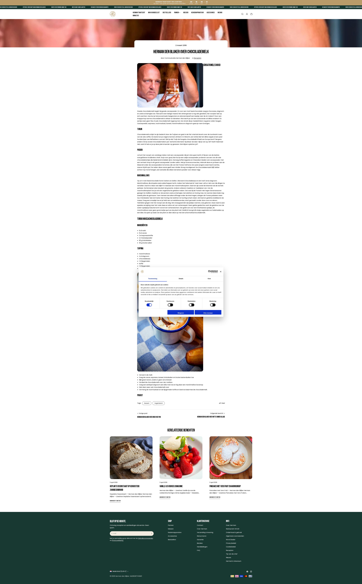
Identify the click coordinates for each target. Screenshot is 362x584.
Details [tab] (181, 278)
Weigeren (181, 313)
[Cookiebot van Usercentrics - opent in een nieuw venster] (209, 271)
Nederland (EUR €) (119, 571)
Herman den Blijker (122, 576)
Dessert (146, 403)
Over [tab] (209, 278)
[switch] (170, 304)
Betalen (200, 543)
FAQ (198, 550)
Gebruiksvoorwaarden (145, 538)
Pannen (171, 525)
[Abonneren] (151, 533)
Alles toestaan (208, 313)
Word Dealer (230, 540)
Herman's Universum (233, 561)
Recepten (197, 58)
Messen (171, 529)
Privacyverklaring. (117, 540)
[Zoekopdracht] (242, 14)
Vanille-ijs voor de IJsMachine (171, 486)
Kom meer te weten (115, 501)
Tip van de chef (231, 554)
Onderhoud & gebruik (234, 532)
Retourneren (201, 536)
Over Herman (202, 529)
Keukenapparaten (174, 532)
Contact (200, 525)
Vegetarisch (158, 403)
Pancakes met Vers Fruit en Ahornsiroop (225, 486)
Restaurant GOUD (232, 529)
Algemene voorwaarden (235, 536)
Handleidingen (202, 547)
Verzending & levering (205, 532)
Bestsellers (172, 540)
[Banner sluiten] (220, 271)
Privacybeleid (231, 543)
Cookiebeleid (231, 547)
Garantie (200, 540)
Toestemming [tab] (152, 278)
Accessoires (172, 536)
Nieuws (228, 557)
